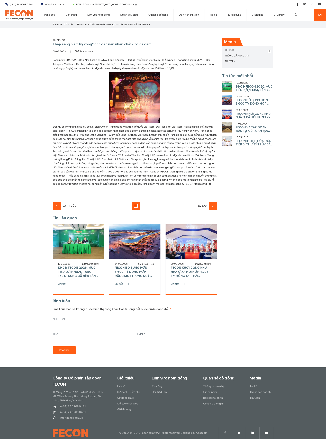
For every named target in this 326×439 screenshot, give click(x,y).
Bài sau (202, 205)
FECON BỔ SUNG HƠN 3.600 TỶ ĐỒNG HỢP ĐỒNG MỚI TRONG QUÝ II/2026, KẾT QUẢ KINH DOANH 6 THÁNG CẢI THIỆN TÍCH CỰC (132, 272)
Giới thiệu (71, 14)
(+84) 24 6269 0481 (73, 406)
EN (320, 14)
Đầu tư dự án (159, 392)
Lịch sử (121, 386)
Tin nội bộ (82, 24)
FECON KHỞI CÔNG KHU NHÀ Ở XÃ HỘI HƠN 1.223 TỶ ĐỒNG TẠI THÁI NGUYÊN (190, 272)
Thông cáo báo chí (237, 55)
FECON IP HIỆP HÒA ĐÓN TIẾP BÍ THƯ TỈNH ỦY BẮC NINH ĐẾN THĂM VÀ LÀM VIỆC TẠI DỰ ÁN (254, 142)
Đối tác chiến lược (127, 403)
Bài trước (69, 205)
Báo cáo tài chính (213, 397)
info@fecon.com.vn (71, 417)
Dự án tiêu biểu (129, 14)
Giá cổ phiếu (210, 392)
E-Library (279, 14)
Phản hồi (64, 350)
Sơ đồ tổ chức (125, 397)
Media (213, 14)
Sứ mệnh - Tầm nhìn (129, 392)
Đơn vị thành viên (189, 14)
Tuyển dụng (234, 14)
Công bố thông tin (213, 403)
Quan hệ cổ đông (158, 14)
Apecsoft (201, 432)
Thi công (157, 386)
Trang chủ (49, 14)
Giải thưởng (124, 409)
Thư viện (230, 61)
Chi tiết (62, 283)
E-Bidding (257, 14)
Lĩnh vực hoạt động (98, 14)
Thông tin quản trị (213, 386)
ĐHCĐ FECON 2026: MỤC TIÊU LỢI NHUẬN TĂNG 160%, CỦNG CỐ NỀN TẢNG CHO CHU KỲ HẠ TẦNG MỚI (78, 272)
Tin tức (69, 24)
